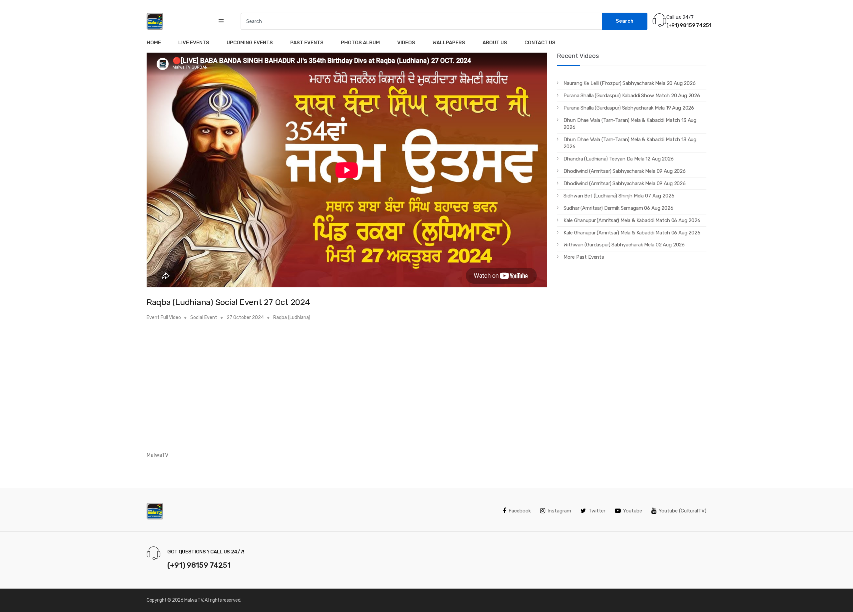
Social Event (204, 317)
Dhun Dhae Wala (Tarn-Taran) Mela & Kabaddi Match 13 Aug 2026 (629, 123)
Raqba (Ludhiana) (291, 317)
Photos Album (360, 43)
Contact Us (539, 43)
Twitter (596, 511)
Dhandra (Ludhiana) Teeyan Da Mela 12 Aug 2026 (618, 159)
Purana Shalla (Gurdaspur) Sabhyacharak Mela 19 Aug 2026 (628, 108)
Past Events (307, 43)
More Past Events (583, 257)
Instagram (559, 511)
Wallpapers (448, 43)
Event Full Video (164, 317)
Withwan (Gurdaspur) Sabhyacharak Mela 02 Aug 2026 (624, 245)
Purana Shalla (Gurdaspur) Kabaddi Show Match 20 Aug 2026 (631, 96)
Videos (406, 43)
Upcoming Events (250, 43)
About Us (494, 43)
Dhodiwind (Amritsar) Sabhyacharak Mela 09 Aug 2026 (624, 171)
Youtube (632, 511)
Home (154, 43)
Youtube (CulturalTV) (682, 511)
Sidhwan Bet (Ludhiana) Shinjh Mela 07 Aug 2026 (618, 196)
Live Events (193, 43)
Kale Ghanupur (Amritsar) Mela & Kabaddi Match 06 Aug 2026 (631, 220)
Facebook (519, 511)
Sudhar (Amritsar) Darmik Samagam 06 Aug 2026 (618, 208)
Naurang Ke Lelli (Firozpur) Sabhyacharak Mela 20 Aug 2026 (629, 83)
